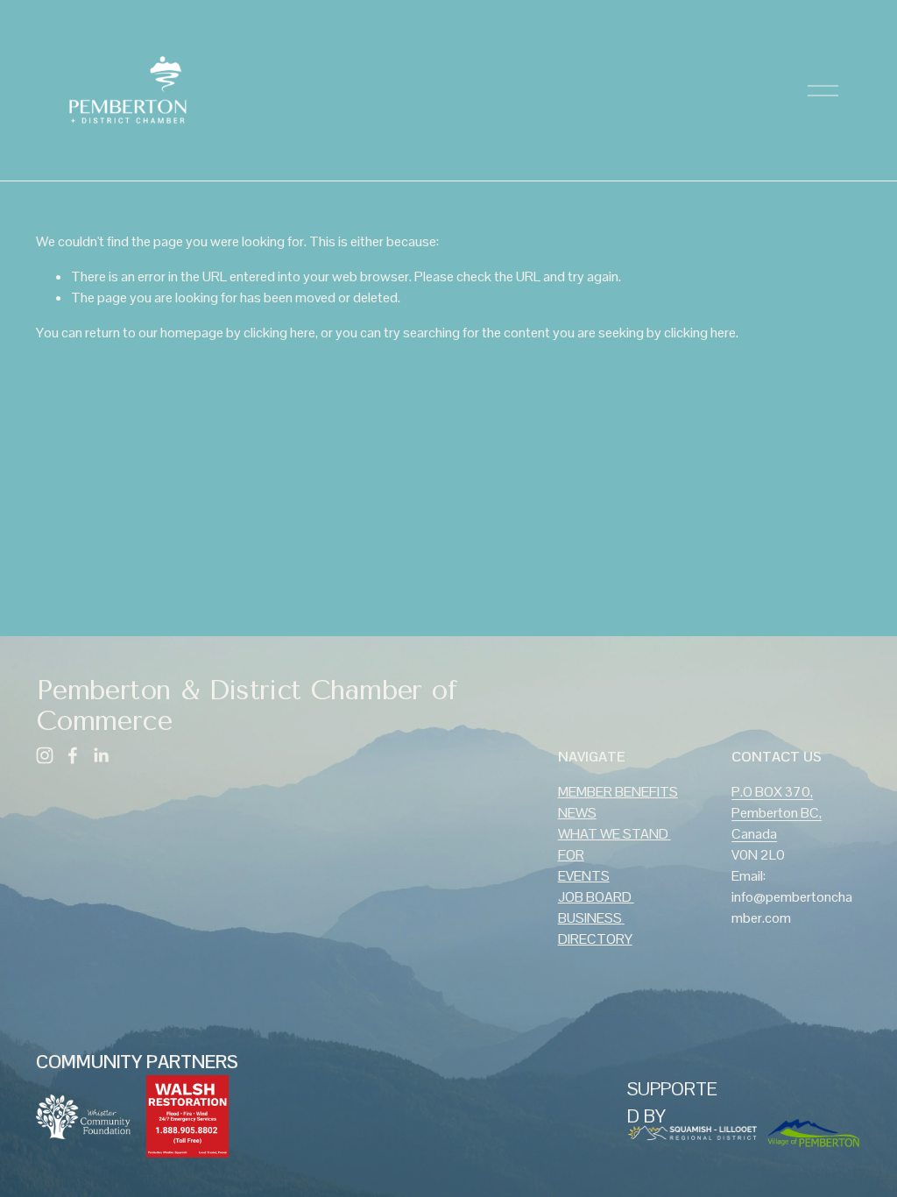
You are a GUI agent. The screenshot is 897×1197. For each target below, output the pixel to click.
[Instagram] (44, 755)
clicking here (279, 332)
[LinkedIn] (100, 755)
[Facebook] (72, 755)
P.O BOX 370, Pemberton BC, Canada (776, 813)
